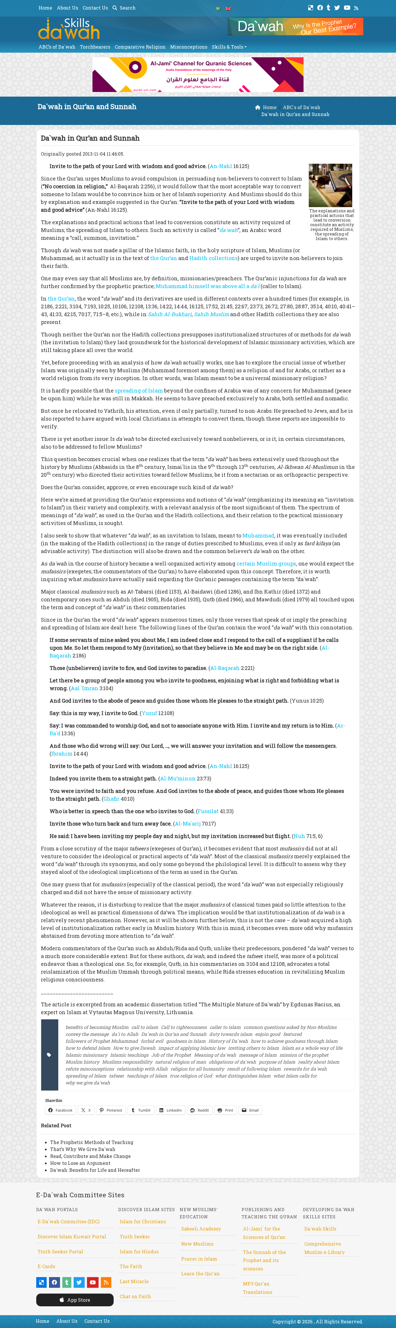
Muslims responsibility (127, 1062)
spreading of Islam (139, 390)
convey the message (87, 1034)
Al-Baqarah (225, 667)
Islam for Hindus (139, 1251)
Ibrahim (62, 753)
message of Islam (258, 1055)
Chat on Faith (135, 1296)
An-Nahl (221, 166)
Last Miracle (134, 1281)
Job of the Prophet (171, 1055)
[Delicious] (311, 7)
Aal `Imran (84, 688)
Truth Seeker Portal (60, 1251)
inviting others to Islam (253, 1048)
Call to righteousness (184, 1027)
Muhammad (258, 535)
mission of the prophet (303, 1055)
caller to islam (225, 1027)
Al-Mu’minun (178, 778)
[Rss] (357, 7)
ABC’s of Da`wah (57, 47)
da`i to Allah (125, 1034)
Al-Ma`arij (188, 823)
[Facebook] (320, 7)
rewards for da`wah (305, 1069)
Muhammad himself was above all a (208, 286)
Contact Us (95, 8)
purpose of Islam (277, 1062)
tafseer (116, 1076)
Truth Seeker (135, 1236)
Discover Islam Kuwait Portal (72, 1236)
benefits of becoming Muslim (97, 1027)
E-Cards (46, 1266)
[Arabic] (218, 8)
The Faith (131, 1266)
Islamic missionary (86, 1055)
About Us (67, 8)
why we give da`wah (88, 1083)
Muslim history (82, 1062)
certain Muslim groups (266, 563)
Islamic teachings (129, 1055)
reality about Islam (318, 1062)
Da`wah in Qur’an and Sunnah (173, 1034)
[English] (228, 8)
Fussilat (208, 811)
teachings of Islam (147, 1076)
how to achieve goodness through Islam (294, 1041)
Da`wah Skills (320, 1229)
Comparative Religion (140, 47)
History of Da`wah (228, 1041)
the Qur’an (163, 258)
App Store (78, 1300)
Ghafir (111, 798)
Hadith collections (213, 258)
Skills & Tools (227, 47)
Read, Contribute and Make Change (90, 1156)
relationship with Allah (142, 1069)
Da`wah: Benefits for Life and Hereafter (95, 1170)
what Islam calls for (295, 1076)
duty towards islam (230, 1034)
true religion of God (191, 1076)
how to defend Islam (88, 1048)
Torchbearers (95, 47)
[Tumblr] (329, 7)
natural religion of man (180, 1062)
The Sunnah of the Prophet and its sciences (264, 1260)
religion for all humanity (197, 1069)
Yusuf (149, 713)
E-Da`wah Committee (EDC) (68, 1221)
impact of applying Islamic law (191, 1048)
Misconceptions (188, 47)
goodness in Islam (186, 1041)
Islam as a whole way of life (312, 1048)
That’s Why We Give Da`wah (82, 1149)
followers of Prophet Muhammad (102, 1041)
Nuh (299, 835)
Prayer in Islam (199, 1259)
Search (127, 8)
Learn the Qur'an (200, 1273)
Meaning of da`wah (215, 1055)
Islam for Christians (143, 1221)
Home (45, 8)
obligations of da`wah (232, 1062)
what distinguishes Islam (242, 1076)
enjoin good (267, 1034)
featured (292, 1034)
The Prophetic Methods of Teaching (91, 1142)
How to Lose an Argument (80, 1163)
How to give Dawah (134, 1048)
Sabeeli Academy (201, 1229)
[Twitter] (337, 7)
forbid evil (152, 1041)
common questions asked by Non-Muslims (290, 1027)
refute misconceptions (90, 1069)
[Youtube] (348, 7)
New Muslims (197, 1244)
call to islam (144, 1027)
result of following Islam (254, 1069)
